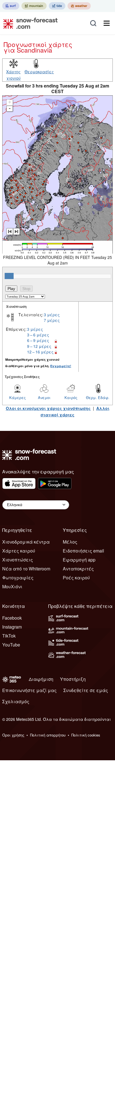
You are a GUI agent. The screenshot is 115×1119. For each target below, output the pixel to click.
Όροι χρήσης (13, 735)
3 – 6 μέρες (38, 334)
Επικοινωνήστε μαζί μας (29, 690)
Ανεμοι (44, 397)
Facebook (12, 618)
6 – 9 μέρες (38, 340)
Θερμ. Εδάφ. (97, 397)
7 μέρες (52, 320)
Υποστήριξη (73, 679)
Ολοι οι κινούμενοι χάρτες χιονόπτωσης (48, 408)
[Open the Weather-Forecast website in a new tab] (79, 6)
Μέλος (70, 542)
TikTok (9, 635)
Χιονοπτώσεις (17, 559)
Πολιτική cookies (85, 735)
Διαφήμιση (41, 679)
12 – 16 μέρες (40, 352)
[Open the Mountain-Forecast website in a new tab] (34, 6)
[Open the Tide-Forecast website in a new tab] (57, 6)
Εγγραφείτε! (60, 366)
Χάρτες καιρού (18, 550)
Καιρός (70, 397)
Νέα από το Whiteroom (26, 568)
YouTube (11, 644)
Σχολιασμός (15, 701)
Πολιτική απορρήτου (48, 735)
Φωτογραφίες (17, 577)
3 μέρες (52, 314)
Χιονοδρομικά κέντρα (26, 542)
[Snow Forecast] (28, 23)
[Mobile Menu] (107, 23)
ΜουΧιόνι (12, 586)
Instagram (12, 627)
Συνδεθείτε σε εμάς (85, 690)
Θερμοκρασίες (39, 71)
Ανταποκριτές (78, 568)
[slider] (9, 276)
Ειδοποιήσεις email (83, 550)
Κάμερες (17, 397)
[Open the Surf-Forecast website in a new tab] (10, 6)
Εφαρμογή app (79, 559)
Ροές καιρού (76, 577)
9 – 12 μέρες (39, 346)
